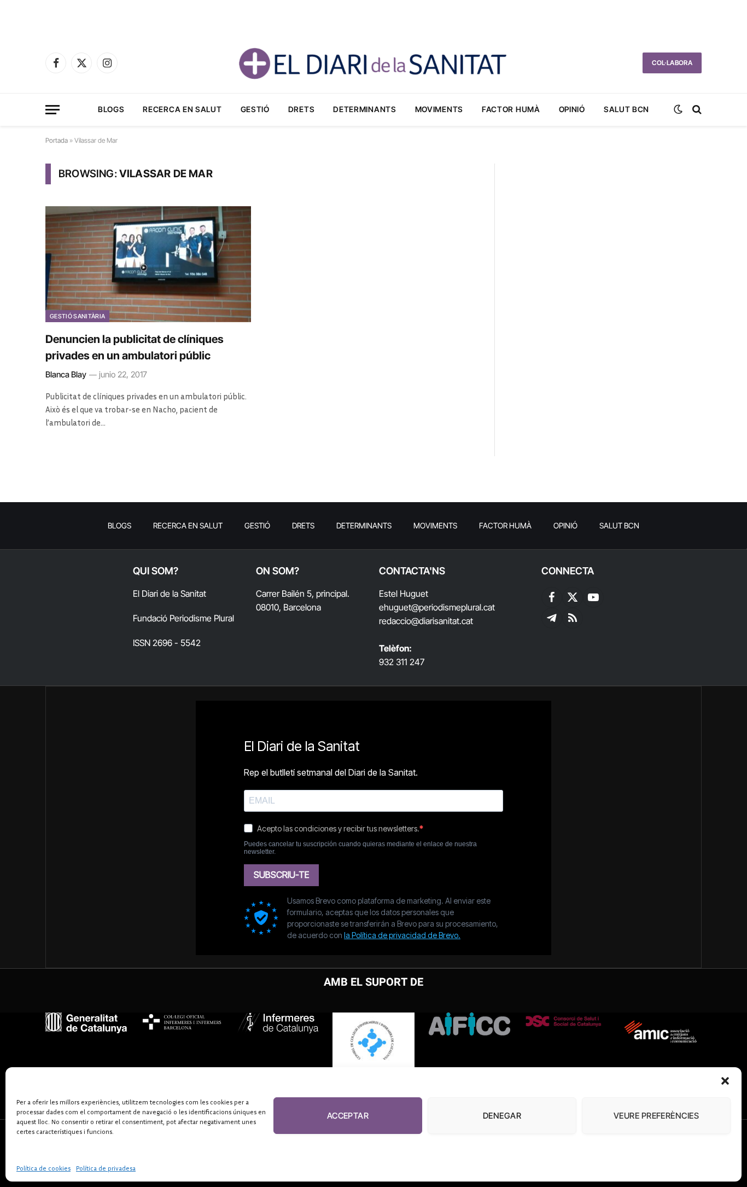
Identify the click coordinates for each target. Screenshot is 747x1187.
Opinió (572, 109)
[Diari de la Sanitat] (373, 63)
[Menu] (52, 109)
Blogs (111, 109)
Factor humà (511, 109)
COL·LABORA (672, 63)
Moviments (439, 109)
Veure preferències (656, 1115)
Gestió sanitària (77, 316)
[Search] (696, 109)
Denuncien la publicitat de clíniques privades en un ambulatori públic (134, 347)
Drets (301, 109)
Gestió (255, 109)
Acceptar (348, 1115)
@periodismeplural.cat (453, 607)
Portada (56, 140)
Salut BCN (626, 109)
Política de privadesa (106, 1168)
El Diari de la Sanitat (169, 593)
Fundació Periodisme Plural (183, 618)
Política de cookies (43, 1168)
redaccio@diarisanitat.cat (426, 620)
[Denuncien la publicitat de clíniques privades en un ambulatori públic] (148, 264)
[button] (725, 1080)
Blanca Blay (65, 374)
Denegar (502, 1115)
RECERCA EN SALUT (182, 109)
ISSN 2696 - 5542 (167, 642)
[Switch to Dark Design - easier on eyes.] (678, 109)
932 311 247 (401, 661)
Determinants (364, 109)
